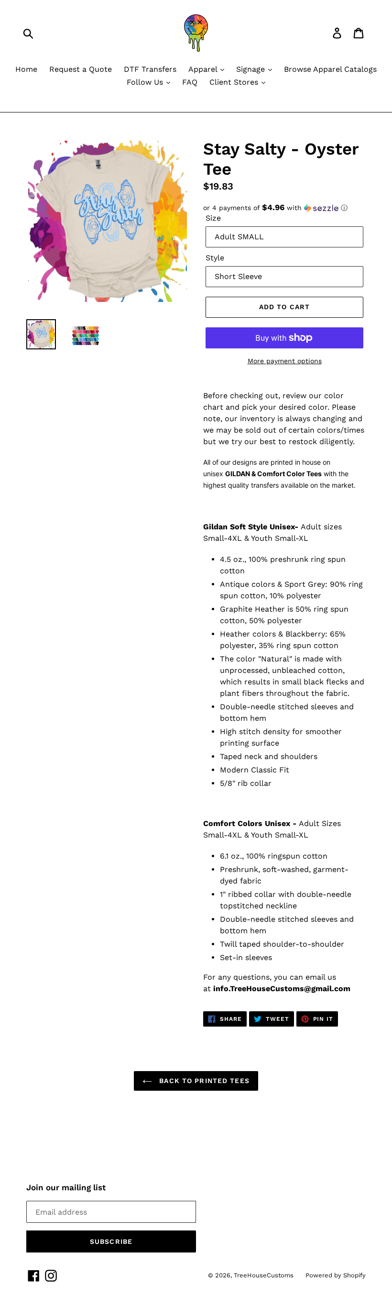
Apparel (203, 69)
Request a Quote (80, 69)
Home (26, 69)
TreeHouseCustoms (264, 1275)
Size (213, 218)
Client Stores (235, 82)
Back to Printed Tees (203, 1080)
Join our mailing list (66, 1187)
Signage (251, 69)
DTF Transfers (150, 69)
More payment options (285, 361)
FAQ (189, 82)
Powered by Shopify (335, 1275)
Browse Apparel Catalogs (330, 69)
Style (215, 257)
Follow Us (146, 82)
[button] (284, 207)
